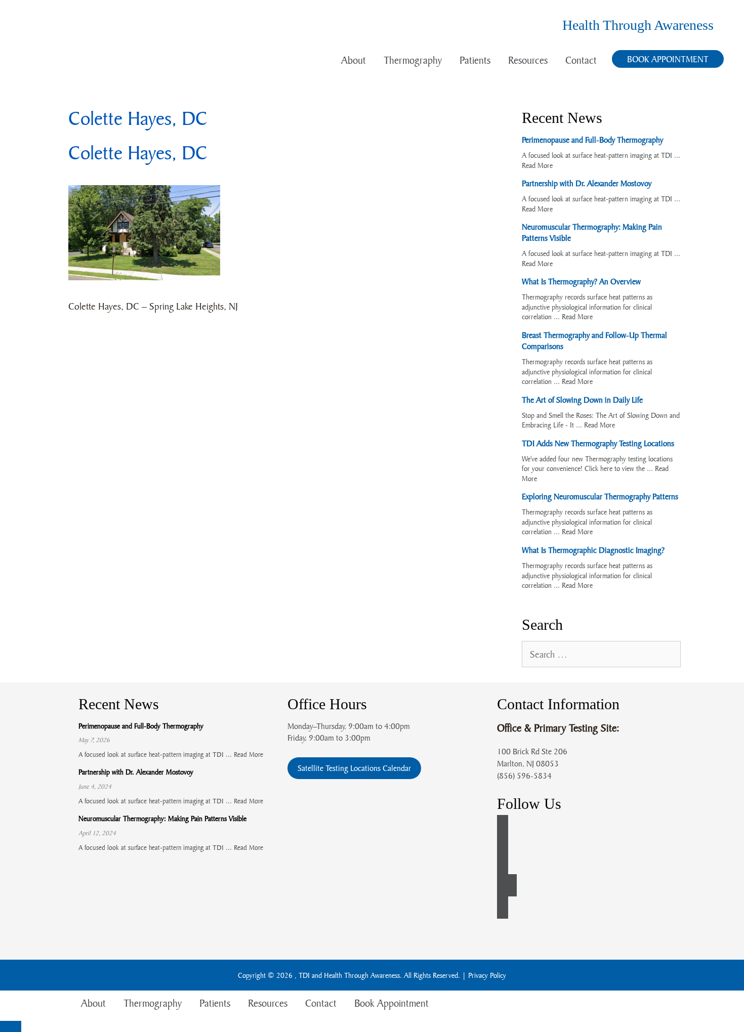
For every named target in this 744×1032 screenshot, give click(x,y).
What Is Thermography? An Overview (581, 281)
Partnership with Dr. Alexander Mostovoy (586, 183)
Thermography (413, 60)
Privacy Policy (487, 975)
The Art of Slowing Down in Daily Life (582, 399)
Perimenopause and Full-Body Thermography (592, 139)
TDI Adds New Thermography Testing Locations (598, 443)
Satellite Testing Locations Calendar (354, 767)
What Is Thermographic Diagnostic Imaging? (593, 549)
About (353, 60)
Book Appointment (668, 59)
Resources (528, 60)
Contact (581, 60)
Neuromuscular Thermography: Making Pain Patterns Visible (162, 818)
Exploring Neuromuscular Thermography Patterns (600, 496)
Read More (537, 165)
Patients (475, 60)
